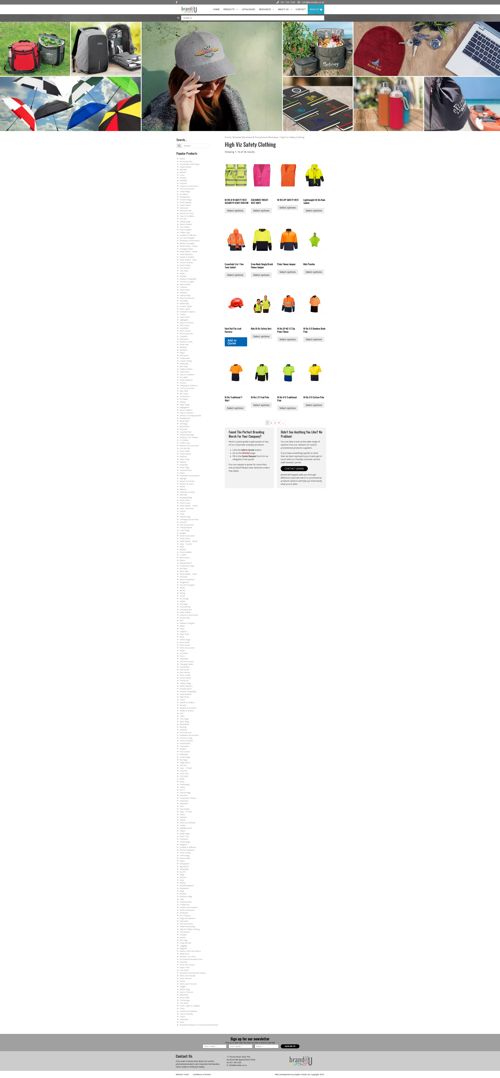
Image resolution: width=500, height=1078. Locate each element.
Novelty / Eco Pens (188, 956)
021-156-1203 (235, 1062)
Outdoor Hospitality (188, 279)
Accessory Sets (186, 161)
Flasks (182, 273)
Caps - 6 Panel (186, 811)
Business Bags (186, 896)
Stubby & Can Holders (189, 437)
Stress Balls (184, 997)
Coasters (183, 770)
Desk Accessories (187, 536)
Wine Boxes (185, 557)
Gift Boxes (184, 355)
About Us (283, 9)
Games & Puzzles (187, 481)
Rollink (182, 601)
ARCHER (183, 169)
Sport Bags (184, 721)
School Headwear (187, 850)
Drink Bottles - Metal (188, 251)
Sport (182, 546)
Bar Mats (184, 568)
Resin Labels (185, 309)
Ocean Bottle (185, 678)
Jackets (183, 937)
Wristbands (184, 724)
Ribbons (183, 489)
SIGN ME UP (290, 1046)
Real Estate (184, 669)
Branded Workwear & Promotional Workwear (199, 1025)
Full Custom (185, 325)
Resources (265, 9)
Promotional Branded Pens (191, 959)
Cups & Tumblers (187, 216)
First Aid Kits (185, 268)
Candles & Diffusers (188, 235)
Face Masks (185, 227)
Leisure (183, 511)
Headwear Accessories (189, 735)
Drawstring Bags (187, 434)
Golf (181, 620)
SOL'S (182, 790)
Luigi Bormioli (185, 432)
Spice (182, 637)
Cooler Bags (185, 757)
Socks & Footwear (187, 822)
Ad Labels (184, 377)
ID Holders (184, 440)
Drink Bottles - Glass (188, 260)
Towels (183, 314)
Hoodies (183, 934)
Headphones (185, 197)
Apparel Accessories (188, 708)
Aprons (183, 590)
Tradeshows (185, 358)
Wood (182, 486)
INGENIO (183, 180)
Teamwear (184, 746)
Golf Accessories (187, 525)
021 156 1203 (287, 2)
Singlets (183, 986)
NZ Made (184, 399)
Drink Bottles (185, 265)
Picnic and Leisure (187, 964)
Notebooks (184, 303)
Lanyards (183, 336)
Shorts (182, 981)
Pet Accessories (186, 333)
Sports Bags (185, 989)
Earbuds (183, 276)
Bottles (183, 883)
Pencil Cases (185, 503)
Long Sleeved (185, 943)
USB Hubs (184, 270)
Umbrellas (184, 658)
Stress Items (185, 500)
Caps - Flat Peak (186, 508)
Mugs (182, 874)
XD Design (184, 598)
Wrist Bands (185, 645)
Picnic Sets (184, 773)
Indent (182, 158)
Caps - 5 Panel (186, 768)
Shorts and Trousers (188, 984)
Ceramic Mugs (186, 199)
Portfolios (184, 839)
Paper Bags (184, 404)
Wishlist (315, 9)
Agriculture (184, 866)
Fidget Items (185, 762)
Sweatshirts (184, 667)
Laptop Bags (185, 221)
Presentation (185, 743)
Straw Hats (184, 344)
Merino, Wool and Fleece (190, 951)
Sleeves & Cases (187, 213)
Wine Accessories (187, 298)
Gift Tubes (184, 393)
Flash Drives (185, 290)
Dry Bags (184, 760)
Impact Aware (185, 167)
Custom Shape (186, 361)
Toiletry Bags (185, 683)
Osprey (183, 402)
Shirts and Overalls (187, 975)
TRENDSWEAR (186, 527)
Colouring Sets (186, 609)
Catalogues (248, 9)
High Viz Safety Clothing (190, 929)
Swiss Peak (184, 634)
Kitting (182, 593)
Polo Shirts (184, 970)
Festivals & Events (187, 492)
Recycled (183, 429)
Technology (185, 855)
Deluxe (183, 820)
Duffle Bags (185, 833)
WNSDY (183, 172)
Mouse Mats (185, 284)
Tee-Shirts (184, 1003)
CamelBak (184, 328)
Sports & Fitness (187, 322)
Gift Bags (184, 423)
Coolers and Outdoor (189, 907)
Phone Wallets (186, 229)
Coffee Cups (185, 232)
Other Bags (184, 467)
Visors (182, 656)
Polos (182, 628)
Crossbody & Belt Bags (189, 164)
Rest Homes (185, 672)
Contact (301, 9)
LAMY (182, 716)
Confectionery (186, 470)
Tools (182, 514)
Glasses (183, 877)
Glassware (184, 208)
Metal (182, 626)
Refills (182, 779)
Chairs (182, 814)
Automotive (185, 426)
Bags (182, 891)
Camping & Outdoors (189, 385)
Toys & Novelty (186, 1014)
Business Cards (186, 342)
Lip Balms (184, 194)
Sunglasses (184, 582)
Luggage (183, 945)
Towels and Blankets (188, 1011)
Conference (184, 396)
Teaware (183, 287)
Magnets (183, 844)
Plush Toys (184, 836)
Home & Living (186, 738)
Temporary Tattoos (188, 798)
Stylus (182, 861)
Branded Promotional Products (193, 973)
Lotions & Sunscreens (189, 186)
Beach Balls (185, 642)
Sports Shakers (186, 224)
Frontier (183, 178)
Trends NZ (184, 680)
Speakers (183, 292)
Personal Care (186, 210)
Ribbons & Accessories (189, 445)
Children (183, 749)
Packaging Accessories (189, 519)
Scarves (183, 382)
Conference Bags (187, 566)
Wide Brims (184, 697)
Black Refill (184, 421)
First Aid (183, 219)
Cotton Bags (185, 639)
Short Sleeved (185, 978)
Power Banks (185, 205)
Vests (182, 1022)
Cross (182, 175)
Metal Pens (184, 954)
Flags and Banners (187, 918)
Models (183, 549)
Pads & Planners (187, 413)
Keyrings (183, 727)
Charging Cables (186, 249)
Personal (183, 576)
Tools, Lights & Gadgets (190, 1005)
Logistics (183, 631)
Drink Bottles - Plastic (189, 246)
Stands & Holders (187, 257)
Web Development (283, 1074)
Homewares (185, 932)
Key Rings (184, 301)
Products (229, 9)
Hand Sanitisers (186, 254)
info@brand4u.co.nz (312, 2)
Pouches (183, 183)
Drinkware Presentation (190, 240)
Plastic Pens (185, 967)
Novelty (183, 705)
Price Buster (185, 751)
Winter (182, 560)
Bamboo (183, 456)
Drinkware (184, 803)
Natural (183, 462)
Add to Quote (232, 341)
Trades (183, 825)
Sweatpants (185, 863)
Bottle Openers (186, 686)
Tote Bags (184, 719)
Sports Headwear (187, 579)
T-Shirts (183, 555)
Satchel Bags (185, 792)
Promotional (185, 607)
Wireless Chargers (187, 243)
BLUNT (183, 872)
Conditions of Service (202, 1074)
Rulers (182, 473)
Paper (182, 352)
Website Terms (182, 1074)
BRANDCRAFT (186, 563)
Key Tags (184, 940)
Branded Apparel (187, 885)
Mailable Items (186, 828)
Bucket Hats (185, 617)
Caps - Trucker (186, 544)
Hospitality (184, 869)
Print (182, 806)
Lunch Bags (185, 530)
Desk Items (184, 372)
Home (216, 9)
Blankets (183, 347)
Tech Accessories (187, 188)
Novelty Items (186, 689)
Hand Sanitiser (186, 202)
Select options (235, 210)
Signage (183, 478)
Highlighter (184, 320)
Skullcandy (184, 363)
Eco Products (185, 915)
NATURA (183, 495)
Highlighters (185, 407)
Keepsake (184, 464)
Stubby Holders (186, 369)
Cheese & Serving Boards (190, 415)
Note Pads (184, 571)
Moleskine (184, 754)
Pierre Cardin (185, 675)
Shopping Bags (186, 497)
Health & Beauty (187, 710)
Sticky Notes (185, 538)
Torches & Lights (187, 281)
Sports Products (186, 992)
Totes (182, 1008)
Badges (183, 533)
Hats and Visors (186, 924)
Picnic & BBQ (185, 852)
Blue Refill (184, 391)
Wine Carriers (185, 331)
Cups (182, 880)
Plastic (182, 587)
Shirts (182, 781)
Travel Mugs (185, 191)
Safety (182, 787)
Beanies (183, 893)
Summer (183, 522)
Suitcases (184, 795)
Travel (182, 596)
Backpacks (184, 888)
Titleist (182, 831)
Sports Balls (185, 451)
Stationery (184, 801)
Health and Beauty (187, 926)
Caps (182, 899)
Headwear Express (187, 311)
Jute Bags (184, 366)
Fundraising (184, 784)
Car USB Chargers (187, 238)
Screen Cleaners (186, 262)
